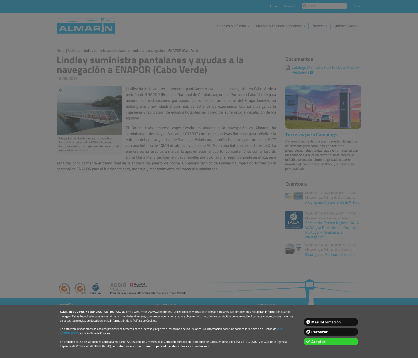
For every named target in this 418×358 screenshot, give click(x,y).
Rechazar (319, 332)
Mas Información (326, 322)
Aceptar (318, 342)
